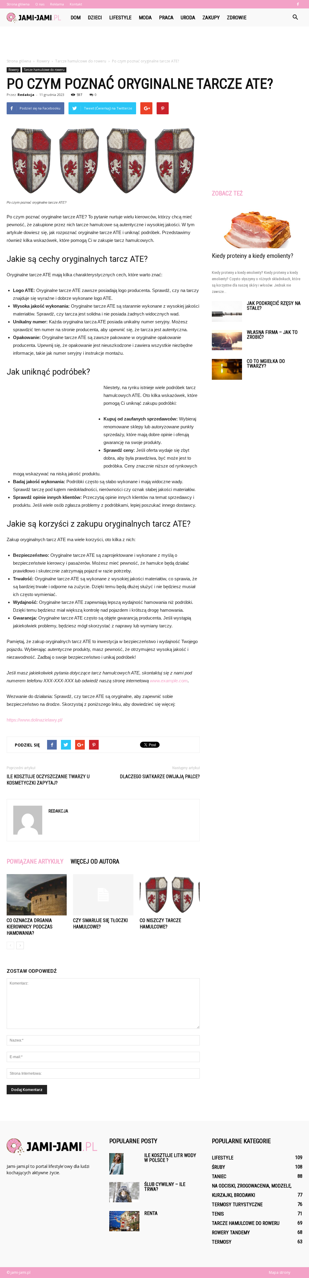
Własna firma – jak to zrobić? (272, 334)
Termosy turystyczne (237, 1204)
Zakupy (211, 17)
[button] (295, 17)
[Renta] (124, 1221)
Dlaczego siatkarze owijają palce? (160, 776)
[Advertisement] (154, 43)
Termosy (221, 1242)
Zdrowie (237, 17)
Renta (151, 1213)
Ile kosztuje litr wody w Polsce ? (170, 1158)
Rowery (13, 70)
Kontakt (76, 4)
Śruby (218, 1167)
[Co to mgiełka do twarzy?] (227, 369)
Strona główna (18, 4)
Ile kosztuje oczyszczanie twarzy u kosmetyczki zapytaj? (48, 780)
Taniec (219, 1176)
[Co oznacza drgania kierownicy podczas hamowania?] (37, 894)
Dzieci (95, 17)
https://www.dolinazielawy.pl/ (34, 719)
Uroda (188, 17)
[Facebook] (297, 4)
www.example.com (169, 680)
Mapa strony (279, 1272)
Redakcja (26, 94)
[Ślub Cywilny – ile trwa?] (124, 1192)
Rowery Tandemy (231, 1232)
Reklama (57, 4)
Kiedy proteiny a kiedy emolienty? (252, 255)
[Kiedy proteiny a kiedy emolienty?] (257, 226)
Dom (76, 17)
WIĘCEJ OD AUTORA (95, 861)
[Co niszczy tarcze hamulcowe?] (170, 894)
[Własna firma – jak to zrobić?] (227, 340)
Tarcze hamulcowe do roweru (44, 70)
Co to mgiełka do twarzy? (266, 363)
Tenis (218, 1214)
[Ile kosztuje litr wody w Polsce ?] (116, 1164)
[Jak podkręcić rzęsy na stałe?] (227, 311)
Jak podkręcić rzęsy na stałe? (274, 305)
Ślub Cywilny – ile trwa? (164, 1186)
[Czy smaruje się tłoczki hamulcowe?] (103, 894)
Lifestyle (120, 17)
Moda (145, 17)
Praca (166, 17)
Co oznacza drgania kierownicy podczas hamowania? (30, 927)
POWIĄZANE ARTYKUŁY (35, 861)
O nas (39, 4)
